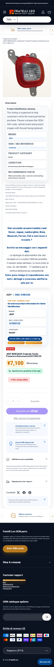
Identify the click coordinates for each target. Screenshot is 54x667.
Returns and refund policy (11, 586)
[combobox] (27, 19)
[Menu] (4, 12)
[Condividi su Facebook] (24, 492)
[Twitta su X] (18, 492)
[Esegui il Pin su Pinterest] (30, 492)
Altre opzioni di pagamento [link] (27, 418)
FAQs (4, 582)
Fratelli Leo (13, 660)
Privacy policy (7, 588)
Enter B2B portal (15, 548)
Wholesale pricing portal (16, 342)
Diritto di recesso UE (14, 628)
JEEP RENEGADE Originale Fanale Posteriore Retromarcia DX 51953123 (26, 42)
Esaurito (35, 401)
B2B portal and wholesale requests (14, 580)
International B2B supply (33, 342)
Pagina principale (10, 39)
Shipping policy (8, 584)
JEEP (9, 295)
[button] (49, 12)
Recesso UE (45, 662)
